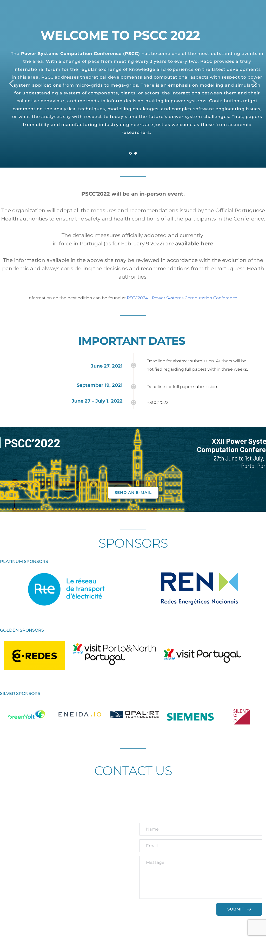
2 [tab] (135, 153)
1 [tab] (130, 153)
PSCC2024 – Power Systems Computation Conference (182, 297)
